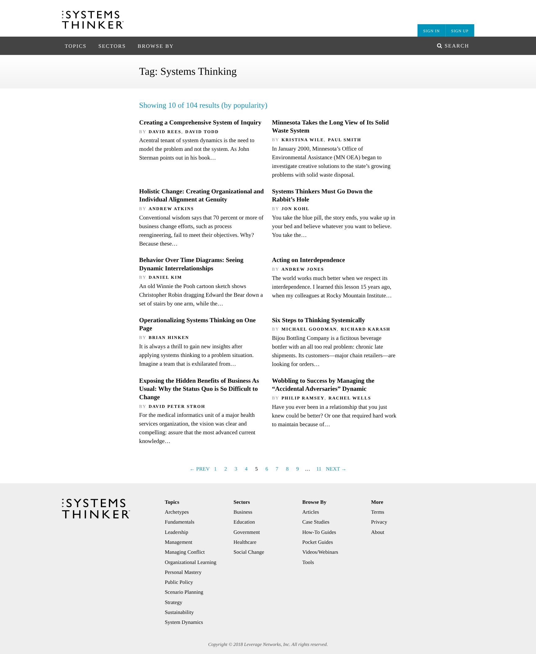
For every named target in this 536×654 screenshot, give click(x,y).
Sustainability (179, 612)
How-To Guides (319, 532)
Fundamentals (179, 522)
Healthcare (245, 542)
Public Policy (179, 582)
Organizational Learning (190, 562)
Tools (308, 562)
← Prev (199, 469)
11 (318, 469)
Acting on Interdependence (308, 260)
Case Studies (315, 522)
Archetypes (177, 512)
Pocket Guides (317, 542)
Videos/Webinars (320, 552)
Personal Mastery (183, 572)
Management (178, 542)
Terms (377, 512)
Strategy (173, 602)
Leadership (176, 532)
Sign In (431, 31)
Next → (336, 469)
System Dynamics (184, 622)
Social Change (249, 552)
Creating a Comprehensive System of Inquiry (200, 122)
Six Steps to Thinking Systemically (318, 320)
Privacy (379, 522)
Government (247, 532)
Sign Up (459, 31)
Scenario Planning (184, 592)
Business (243, 512)
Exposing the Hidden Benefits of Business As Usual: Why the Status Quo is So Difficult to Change (199, 389)
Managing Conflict (185, 552)
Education (244, 522)
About (377, 532)
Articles (310, 512)
